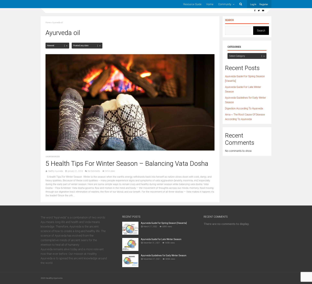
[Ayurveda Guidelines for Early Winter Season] (130, 266)
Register (264, 4)
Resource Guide (192, 4)
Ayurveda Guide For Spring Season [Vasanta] (164, 223)
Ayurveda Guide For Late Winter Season (161, 239)
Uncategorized (53, 157)
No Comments (94, 171)
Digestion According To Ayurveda (244, 108)
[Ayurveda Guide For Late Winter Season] (130, 250)
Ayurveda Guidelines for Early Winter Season (163, 255)
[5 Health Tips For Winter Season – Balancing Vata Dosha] (130, 149)
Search (229, 20)
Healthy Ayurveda (55, 171)
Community (224, 4)
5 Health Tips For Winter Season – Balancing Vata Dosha (127, 163)
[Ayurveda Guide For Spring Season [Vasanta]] (130, 233)
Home (209, 4)
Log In (253, 4)
